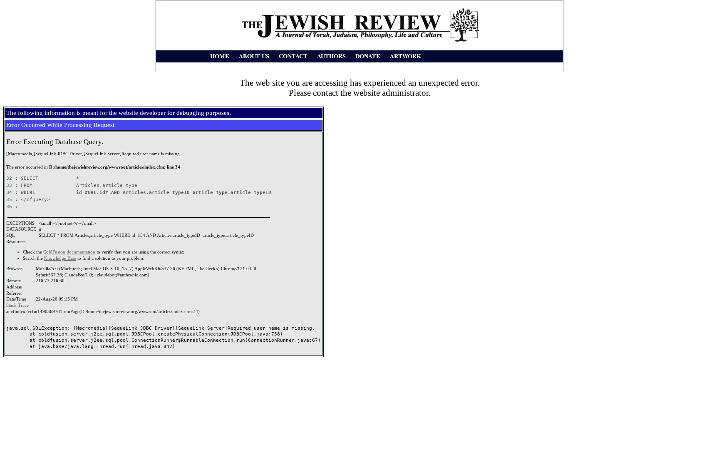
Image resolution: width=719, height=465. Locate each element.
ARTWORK (405, 56)
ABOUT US (254, 56)
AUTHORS (331, 56)
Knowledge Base (60, 258)
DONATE (367, 56)
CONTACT (293, 56)
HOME (219, 56)
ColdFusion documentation (69, 252)
